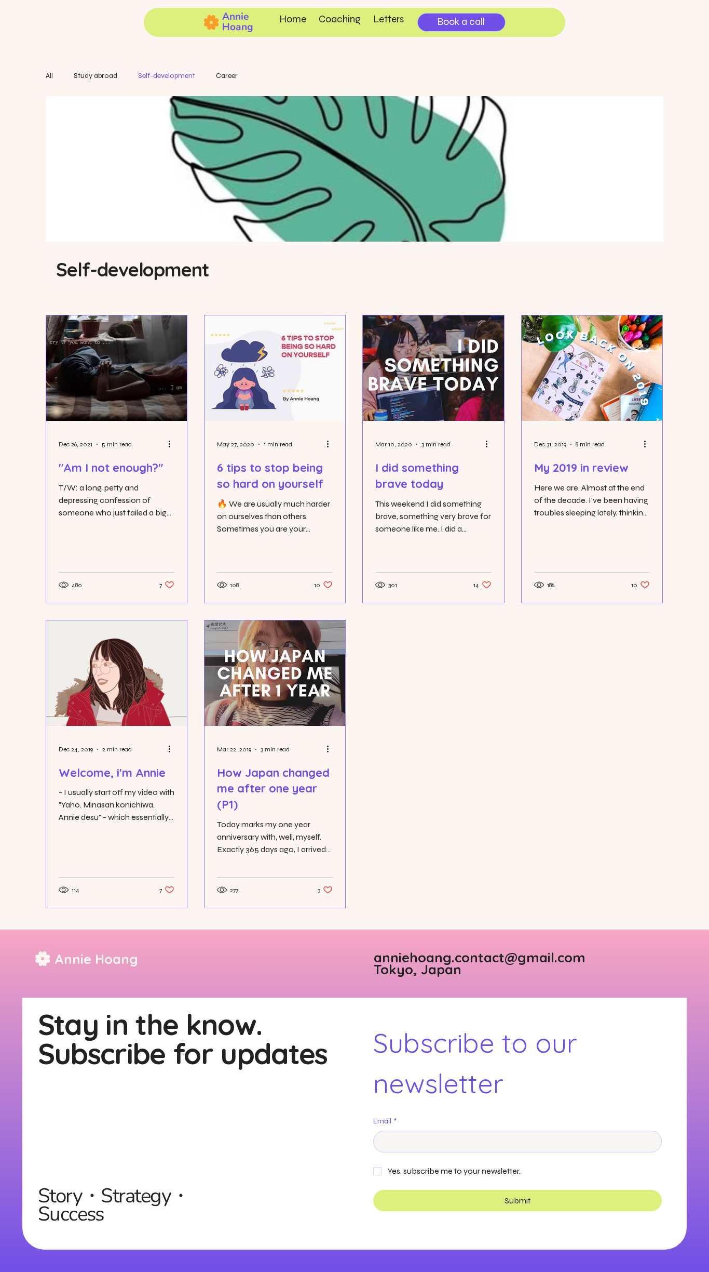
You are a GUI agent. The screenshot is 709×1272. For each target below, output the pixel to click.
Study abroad (95, 75)
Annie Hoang (237, 21)
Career (227, 75)
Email (385, 1121)
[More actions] (173, 444)
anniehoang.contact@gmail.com (479, 957)
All (49, 75)
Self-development (166, 75)
